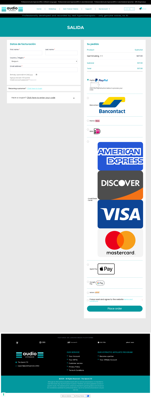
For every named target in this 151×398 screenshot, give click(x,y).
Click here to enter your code (41, 98)
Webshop (52, 9)
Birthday (16, 75)
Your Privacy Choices (79, 396)
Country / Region (17, 58)
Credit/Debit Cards (92, 199)
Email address (16, 66)
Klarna (92, 121)
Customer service (75, 363)
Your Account (74, 356)
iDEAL (91, 131)
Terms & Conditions (76, 370)
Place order (115, 308)
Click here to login (34, 88)
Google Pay (92, 283)
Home (39, 9)
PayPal (92, 80)
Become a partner (107, 356)
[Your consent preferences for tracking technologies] (4, 394)
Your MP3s (73, 360)
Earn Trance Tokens (70, 9)
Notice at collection (66, 396)
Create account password (19, 80)
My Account (103, 9)
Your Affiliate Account (108, 360)
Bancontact (94, 105)
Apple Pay (93, 269)
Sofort (92, 292)
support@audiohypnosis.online (28, 366)
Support (88, 9)
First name (15, 49)
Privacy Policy (74, 367)
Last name (50, 49)
